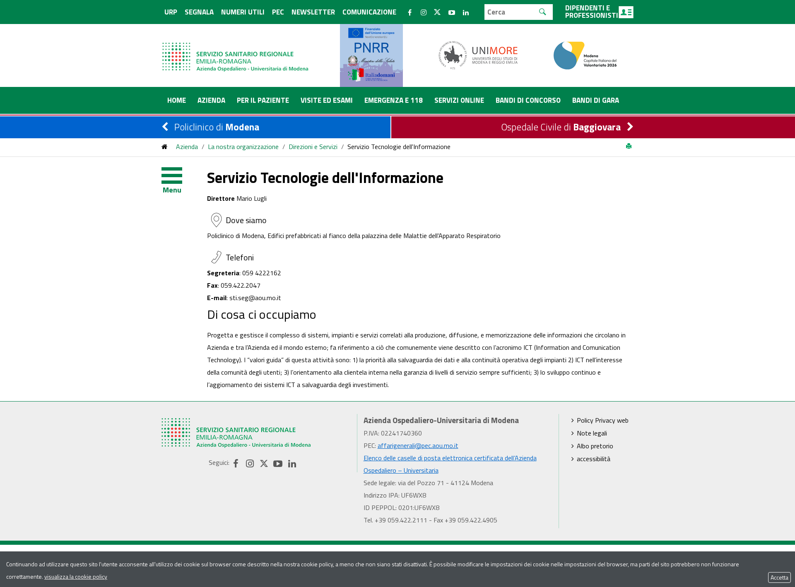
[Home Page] (236, 48)
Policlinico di (216, 127)
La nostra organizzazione (243, 147)
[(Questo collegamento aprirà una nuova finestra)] (478, 55)
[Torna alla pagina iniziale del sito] (164, 146)
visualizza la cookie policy (75, 576)
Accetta (779, 577)
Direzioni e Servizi (313, 147)
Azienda (187, 147)
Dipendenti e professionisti (591, 11)
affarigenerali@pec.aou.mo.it (418, 445)
